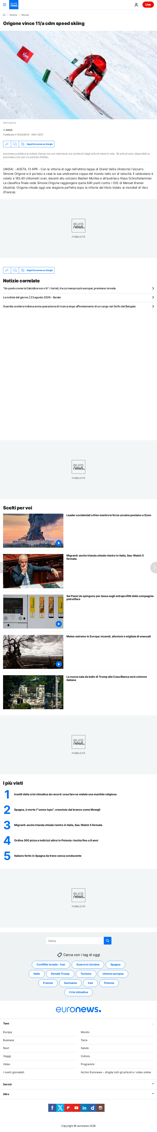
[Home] (4, 14)
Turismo (86, 973)
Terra (84, 1040)
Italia (37, 973)
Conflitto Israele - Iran (51, 964)
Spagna (115, 964)
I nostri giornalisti (13, 1072)
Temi (6, 1023)
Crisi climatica (78, 992)
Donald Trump (60, 973)
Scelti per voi (17, 508)
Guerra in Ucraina (87, 964)
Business (8, 1040)
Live (148, 4)
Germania (70, 982)
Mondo (25, 15)
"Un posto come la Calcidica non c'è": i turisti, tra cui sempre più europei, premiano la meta (59, 288)
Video (6, 1064)
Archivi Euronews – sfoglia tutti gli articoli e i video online (116, 1072)
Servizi (7, 1084)
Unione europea (113, 973)
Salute (85, 1048)
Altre (6, 1094)
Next (6, 1048)
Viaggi (7, 1056)
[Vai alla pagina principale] (13, 4)
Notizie (13, 15)
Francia (48, 982)
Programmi (87, 1064)
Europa (7, 1031)
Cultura (85, 1056)
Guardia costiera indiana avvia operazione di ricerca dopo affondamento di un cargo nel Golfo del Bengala (69, 306)
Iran (90, 982)
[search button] (107, 941)
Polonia (109, 982)
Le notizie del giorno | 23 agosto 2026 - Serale (32, 297)
